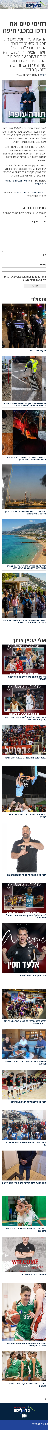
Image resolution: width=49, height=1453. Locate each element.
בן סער (43, 75)
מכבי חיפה (22, 192)
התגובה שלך (39, 221)
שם (44, 255)
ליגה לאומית (40, 184)
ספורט (33, 192)
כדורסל (26, 180)
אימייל (43, 265)
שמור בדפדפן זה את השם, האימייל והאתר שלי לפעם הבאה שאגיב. (25, 278)
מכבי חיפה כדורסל (13, 180)
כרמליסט (42, 192)
